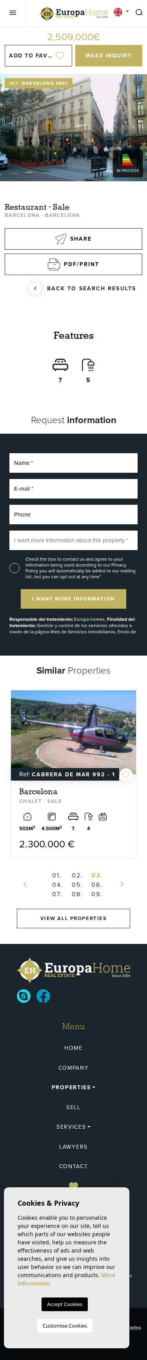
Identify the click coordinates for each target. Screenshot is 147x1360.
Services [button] (71, 1127)
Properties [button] (71, 1087)
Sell (73, 1107)
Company (73, 1068)
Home (73, 1048)
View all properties (73, 918)
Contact (73, 1166)
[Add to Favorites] (126, 774)
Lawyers (73, 1147)
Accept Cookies (64, 1304)
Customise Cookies (65, 1325)
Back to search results (91, 288)
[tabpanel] (73, 774)
